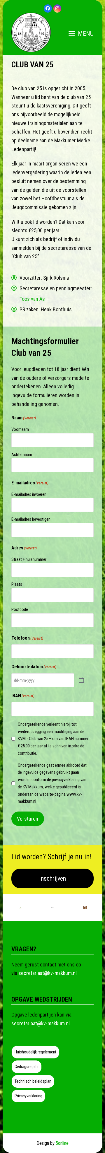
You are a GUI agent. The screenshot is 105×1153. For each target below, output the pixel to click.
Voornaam (20, 429)
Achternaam (21, 454)
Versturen (27, 819)
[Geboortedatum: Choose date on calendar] (81, 680)
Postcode (19, 609)
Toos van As (32, 299)
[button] (81, 33)
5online (62, 1143)
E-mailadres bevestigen (30, 519)
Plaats (16, 584)
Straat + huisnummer (28, 559)
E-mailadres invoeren (28, 494)
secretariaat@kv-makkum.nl (47, 973)
